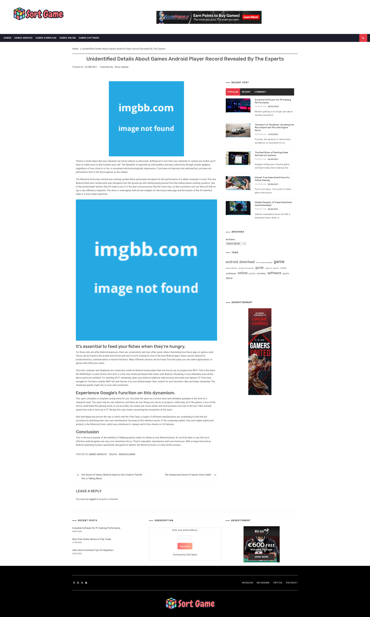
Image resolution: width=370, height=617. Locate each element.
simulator (261, 273)
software (274, 273)
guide (259, 267)
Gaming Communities (246, 268)
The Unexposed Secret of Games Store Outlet (188, 474)
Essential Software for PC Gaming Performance (96, 528)
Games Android (23, 38)
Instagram (263, 583)
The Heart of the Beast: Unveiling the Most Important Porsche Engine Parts (274, 128)
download (247, 262)
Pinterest (292, 583)
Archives (230, 239)
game (132, 454)
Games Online (67, 38)
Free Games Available (264, 262)
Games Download (46, 38)
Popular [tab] (233, 92)
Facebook (247, 583)
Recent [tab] (246, 92)
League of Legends (272, 268)
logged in (93, 499)
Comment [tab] (260, 92)
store (229, 278)
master (283, 268)
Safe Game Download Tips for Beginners (92, 550)
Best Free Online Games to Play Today (91, 539)
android (124, 454)
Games (7, 38)
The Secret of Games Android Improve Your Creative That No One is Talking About (111, 476)
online (243, 273)
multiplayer (231, 273)
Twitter (277, 583)
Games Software (89, 38)
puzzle (252, 273)
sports (286, 273)
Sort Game (191, 554)
